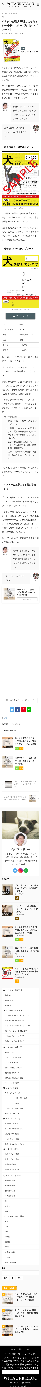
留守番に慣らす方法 (12, 1134)
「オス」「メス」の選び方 (14, 1036)
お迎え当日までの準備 (13, 1057)
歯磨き (7, 1211)
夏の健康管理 (10, 1186)
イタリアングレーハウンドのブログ (20, 1383)
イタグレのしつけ (13, 1118)
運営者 (20, 1349)
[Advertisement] (20, 628)
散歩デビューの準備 (12, 1159)
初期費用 (8, 995)
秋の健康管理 (10, 1191)
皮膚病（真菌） (10, 1252)
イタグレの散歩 (12, 1149)
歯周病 (7, 1237)
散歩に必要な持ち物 (12, 1169)
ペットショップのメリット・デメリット (19, 1026)
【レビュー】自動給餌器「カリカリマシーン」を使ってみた (26, 909)
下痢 (6, 1226)
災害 (5, 718)
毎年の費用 (9, 1005)
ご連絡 (28, 1349)
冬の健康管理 (10, 1196)
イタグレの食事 (11, 1088)
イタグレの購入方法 (14, 1010)
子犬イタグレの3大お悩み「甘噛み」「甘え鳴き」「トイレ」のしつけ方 (26, 1297)
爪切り (7, 1206)
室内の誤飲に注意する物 (14, 1078)
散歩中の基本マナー (12, 1164)
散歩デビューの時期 (12, 1154)
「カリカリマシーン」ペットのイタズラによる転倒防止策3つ (26, 888)
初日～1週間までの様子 (13, 1068)
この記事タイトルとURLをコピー (21, 700)
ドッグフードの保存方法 (14, 1108)
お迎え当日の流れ (11, 1062)
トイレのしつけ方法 (12, 1139)
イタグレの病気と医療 (15, 1216)
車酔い (7, 1247)
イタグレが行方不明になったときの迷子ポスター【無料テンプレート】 (26, 971)
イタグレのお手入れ (14, 1175)
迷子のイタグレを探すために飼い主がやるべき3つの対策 (25, 760)
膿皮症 (7, 1242)
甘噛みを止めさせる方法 (14, 1129)
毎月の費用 (9, 1000)
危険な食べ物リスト (12, 1113)
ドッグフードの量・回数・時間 (16, 1098)
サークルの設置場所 (12, 1083)
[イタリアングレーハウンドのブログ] (20, 3)
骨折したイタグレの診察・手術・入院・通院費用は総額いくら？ (26, 1313)
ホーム (13, 1349)
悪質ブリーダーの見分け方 (14, 1021)
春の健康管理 (10, 1180)
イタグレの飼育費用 (14, 990)
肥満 (6, 1231)
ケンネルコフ (10, 1257)
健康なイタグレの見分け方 (14, 1041)
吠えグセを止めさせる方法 (14, 1144)
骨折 (6, 1221)
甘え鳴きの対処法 (11, 1123)
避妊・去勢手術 (10, 1262)
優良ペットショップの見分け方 (16, 1031)
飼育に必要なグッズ (12, 1073)
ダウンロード (22, 316)
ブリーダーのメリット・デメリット (18, 1015)
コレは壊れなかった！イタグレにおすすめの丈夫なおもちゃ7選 (26, 1329)
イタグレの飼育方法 (14, 1047)
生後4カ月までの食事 (12, 1093)
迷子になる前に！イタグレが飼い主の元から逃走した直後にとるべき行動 (25, 741)
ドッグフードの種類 (12, 1103)
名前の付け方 (10, 1052)
